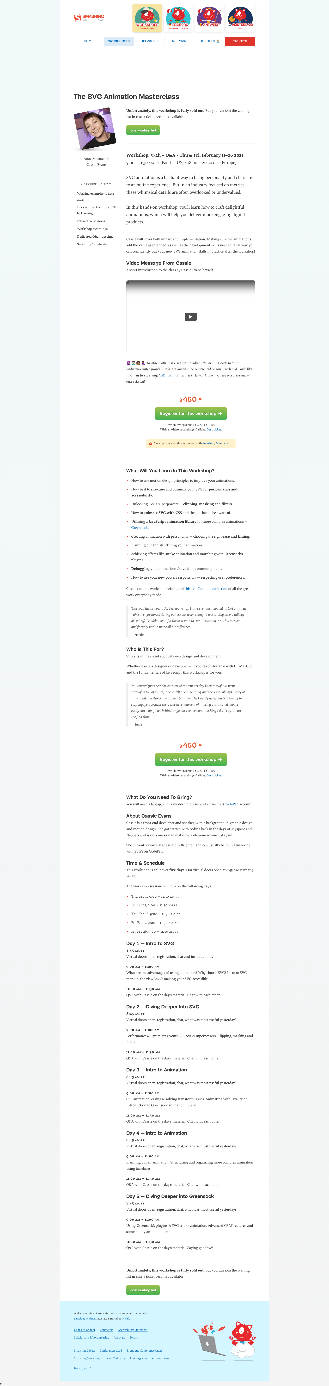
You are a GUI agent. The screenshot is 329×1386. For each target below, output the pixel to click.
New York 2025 (115, 1358)
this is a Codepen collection (206, 588)
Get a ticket (213, 429)
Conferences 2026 (111, 1350)
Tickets (240, 41)
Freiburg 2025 (138, 1358)
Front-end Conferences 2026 (144, 1350)
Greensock (139, 527)
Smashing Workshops (88, 1358)
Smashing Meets (84, 1350)
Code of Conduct (84, 1330)
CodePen (232, 804)
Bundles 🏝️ (210, 41)
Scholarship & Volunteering (91, 1337)
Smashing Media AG (85, 1318)
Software (179, 41)
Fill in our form (170, 375)
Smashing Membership (217, 443)
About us (119, 1337)
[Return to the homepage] (89, 20)
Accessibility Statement (133, 1330)
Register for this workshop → (191, 413)
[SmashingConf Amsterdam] (240, 18)
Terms (134, 1337)
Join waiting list (143, 130)
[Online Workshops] (147, 18)
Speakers (149, 41)
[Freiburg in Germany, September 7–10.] (178, 18)
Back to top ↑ (83, 1368)
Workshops (119, 41)
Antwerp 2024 (160, 1358)
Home (89, 41)
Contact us (106, 1330)
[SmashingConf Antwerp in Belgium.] (209, 18)
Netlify (126, 1318)
